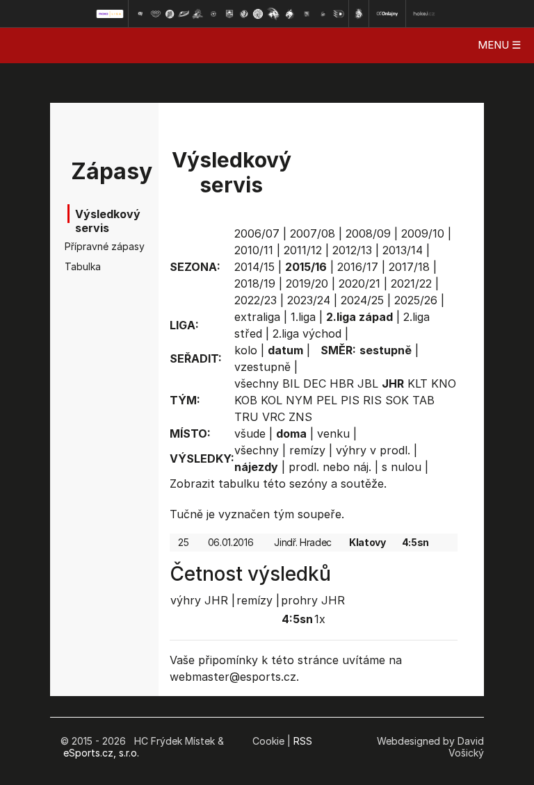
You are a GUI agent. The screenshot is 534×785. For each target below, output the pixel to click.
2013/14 (402, 250)
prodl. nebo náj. (330, 467)
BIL (291, 383)
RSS (302, 741)
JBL (367, 383)
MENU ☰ (499, 44)
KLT (417, 383)
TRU (246, 417)
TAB (423, 400)
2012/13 (352, 250)
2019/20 (307, 283)
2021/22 (411, 283)
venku (333, 433)
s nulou (401, 467)
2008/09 (368, 233)
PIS (350, 400)
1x (319, 619)
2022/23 (255, 300)
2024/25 (362, 300)
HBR (342, 383)
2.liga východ (307, 333)
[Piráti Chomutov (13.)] (323, 14)
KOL (271, 400)
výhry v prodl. (373, 450)
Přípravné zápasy (86, 246)
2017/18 (409, 267)
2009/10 (422, 233)
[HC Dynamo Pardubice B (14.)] (339, 14)
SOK (397, 400)
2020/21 (359, 283)
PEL (326, 400)
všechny (256, 383)
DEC (314, 383)
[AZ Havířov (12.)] (306, 14)
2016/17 (357, 267)
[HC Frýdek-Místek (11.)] (290, 14)
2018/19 (254, 283)
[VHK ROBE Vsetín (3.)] (170, 14)
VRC (273, 417)
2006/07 (257, 233)
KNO (443, 383)
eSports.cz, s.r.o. (101, 753)
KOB (245, 400)
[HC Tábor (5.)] (198, 14)
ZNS (300, 417)
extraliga (257, 317)
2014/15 (254, 267)
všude (250, 433)
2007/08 (312, 233)
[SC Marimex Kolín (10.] (273, 14)
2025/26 (415, 300)
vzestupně (262, 367)
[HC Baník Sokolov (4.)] (184, 14)
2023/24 (308, 300)
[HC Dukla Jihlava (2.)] (156, 14)
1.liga (303, 317)
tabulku (238, 483)
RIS (372, 400)
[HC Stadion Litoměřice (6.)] (213, 14)
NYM (299, 400)
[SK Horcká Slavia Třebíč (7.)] (229, 14)
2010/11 (253, 250)
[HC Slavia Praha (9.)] (258, 14)
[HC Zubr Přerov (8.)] (244, 14)
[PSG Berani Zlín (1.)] (139, 14)
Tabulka (83, 266)
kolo (245, 350)
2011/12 (303, 250)
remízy (307, 450)
